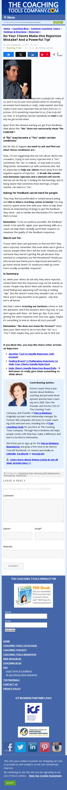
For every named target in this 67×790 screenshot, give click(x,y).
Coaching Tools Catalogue (20, 645)
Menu (11, 17)
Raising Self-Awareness (47, 473)
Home (7, 28)
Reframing (9, 475)
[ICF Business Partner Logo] (33, 721)
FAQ (5, 667)
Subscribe (10, 630)
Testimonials (11, 679)
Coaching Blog (20, 28)
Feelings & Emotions (15, 31)
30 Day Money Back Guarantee (21, 674)
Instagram (38, 453)
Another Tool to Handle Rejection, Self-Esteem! (32, 355)
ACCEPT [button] (10, 782)
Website (7, 546)
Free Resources (12, 658)
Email (38, 528)
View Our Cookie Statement (45, 775)
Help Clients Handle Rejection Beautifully (32, 368)
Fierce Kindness (43, 412)
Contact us (10, 684)
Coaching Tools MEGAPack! (19, 654)
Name (7, 528)
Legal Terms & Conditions (19, 671)
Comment (8, 495)
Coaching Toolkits (14, 649)
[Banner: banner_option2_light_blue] (33, 23)
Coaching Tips (25, 473)
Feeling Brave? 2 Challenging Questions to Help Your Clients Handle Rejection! (33, 362)
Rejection (34, 31)
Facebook (22, 453)
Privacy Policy (12, 688)
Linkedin (11, 453)
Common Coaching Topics (45, 28)
